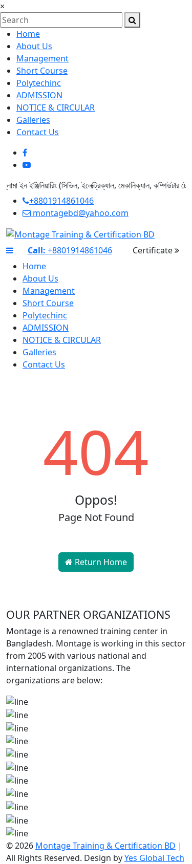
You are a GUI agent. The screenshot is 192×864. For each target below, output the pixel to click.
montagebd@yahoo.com (80, 213)
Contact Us (37, 132)
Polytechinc (38, 83)
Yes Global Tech (154, 857)
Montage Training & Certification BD (105, 845)
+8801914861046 (61, 200)
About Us (34, 46)
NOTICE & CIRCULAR (55, 107)
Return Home (100, 562)
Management (42, 58)
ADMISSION (39, 95)
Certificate (154, 250)
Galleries (33, 119)
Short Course (42, 70)
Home (28, 33)
